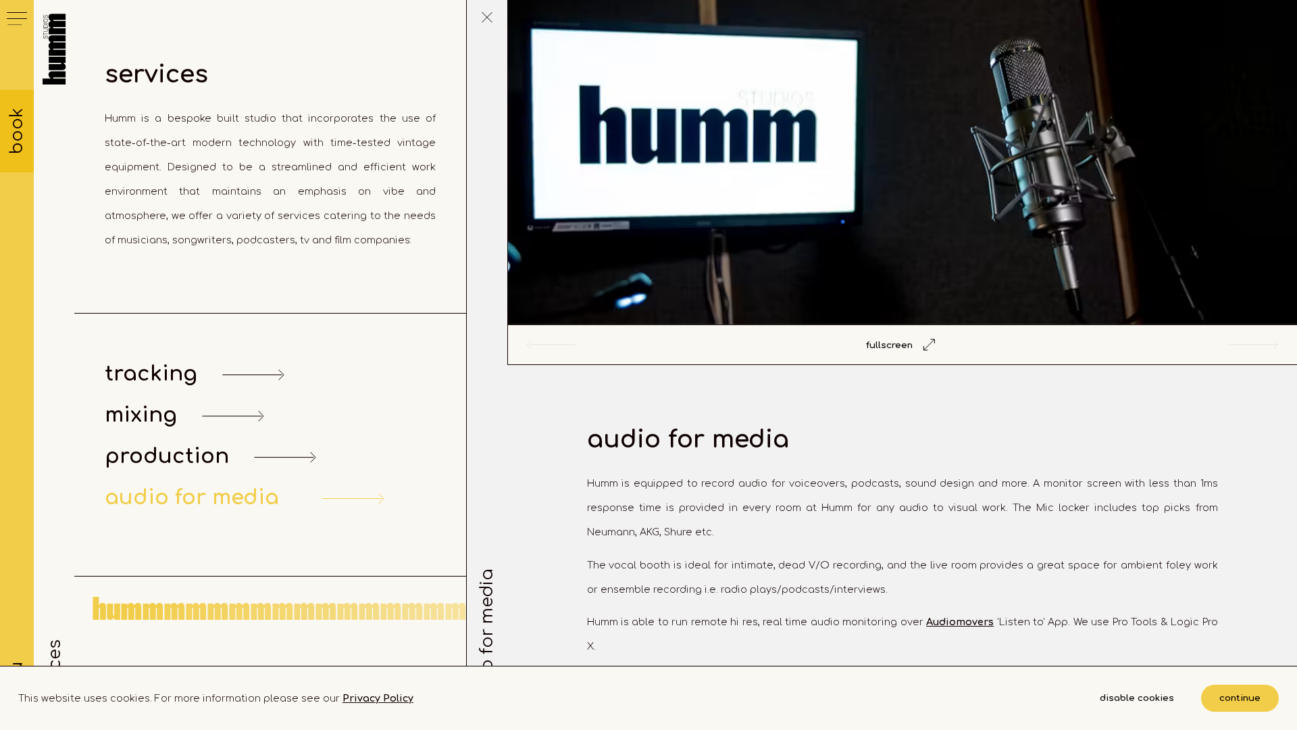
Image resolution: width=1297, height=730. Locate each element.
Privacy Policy (377, 698)
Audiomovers (960, 621)
